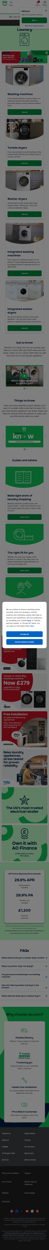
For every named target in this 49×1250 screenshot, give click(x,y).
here (29, 620)
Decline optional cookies (24, 642)
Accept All (24, 634)
